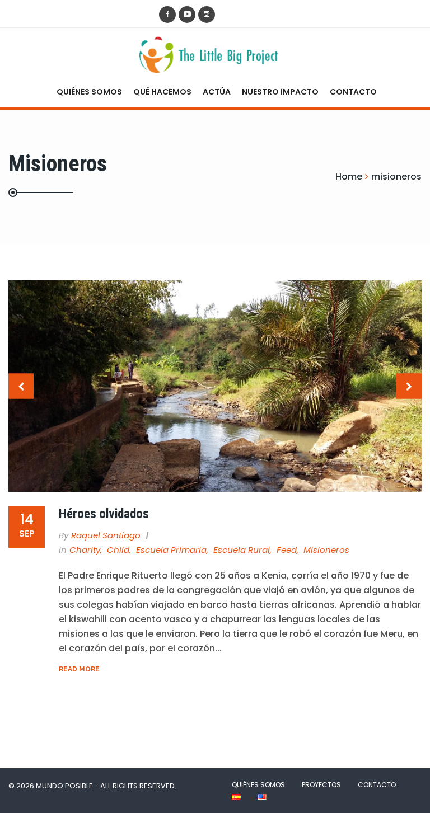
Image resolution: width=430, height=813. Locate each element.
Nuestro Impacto (280, 91)
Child (118, 550)
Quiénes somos (89, 91)
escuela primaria (171, 550)
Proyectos (321, 784)
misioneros (326, 550)
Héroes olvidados (104, 513)
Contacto (353, 91)
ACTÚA (217, 91)
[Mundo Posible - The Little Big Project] (211, 54)
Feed (287, 550)
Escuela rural (241, 550)
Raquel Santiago (106, 535)
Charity (84, 550)
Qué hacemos (162, 91)
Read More (79, 669)
